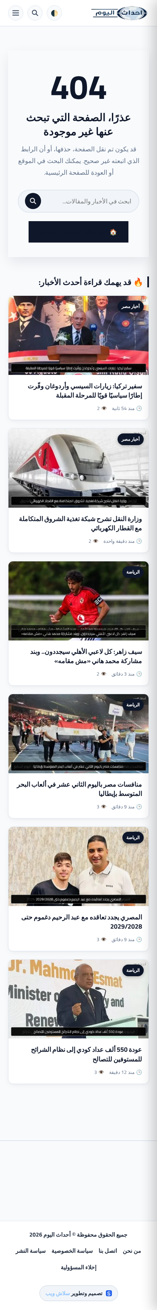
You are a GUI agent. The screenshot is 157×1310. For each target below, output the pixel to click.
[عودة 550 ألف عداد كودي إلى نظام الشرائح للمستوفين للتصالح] (78, 999)
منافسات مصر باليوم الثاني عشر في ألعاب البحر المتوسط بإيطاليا (79, 788)
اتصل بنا (108, 1250)
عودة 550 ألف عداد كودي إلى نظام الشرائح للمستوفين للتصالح (86, 1054)
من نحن (132, 1250)
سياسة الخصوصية (72, 1250)
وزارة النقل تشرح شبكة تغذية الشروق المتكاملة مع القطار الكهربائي (80, 523)
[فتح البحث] (35, 13)
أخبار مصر (131, 306)
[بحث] (33, 201)
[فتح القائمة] (15, 13)
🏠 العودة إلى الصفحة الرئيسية (78, 232)
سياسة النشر (31, 1250)
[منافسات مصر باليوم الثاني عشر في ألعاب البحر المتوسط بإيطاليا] (78, 733)
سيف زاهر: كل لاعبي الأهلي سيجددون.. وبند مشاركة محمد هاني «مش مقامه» (86, 656)
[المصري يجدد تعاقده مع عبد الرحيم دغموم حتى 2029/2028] (78, 866)
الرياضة (133, 572)
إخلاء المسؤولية (79, 1267)
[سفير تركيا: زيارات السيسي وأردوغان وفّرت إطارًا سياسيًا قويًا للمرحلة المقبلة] (78, 335)
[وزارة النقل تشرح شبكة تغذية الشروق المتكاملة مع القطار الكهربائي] (78, 468)
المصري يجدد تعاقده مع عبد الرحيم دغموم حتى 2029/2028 (81, 921)
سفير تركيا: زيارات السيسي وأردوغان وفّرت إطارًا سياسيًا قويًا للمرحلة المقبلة (85, 390)
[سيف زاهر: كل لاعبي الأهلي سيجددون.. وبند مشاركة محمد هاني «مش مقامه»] (78, 600)
